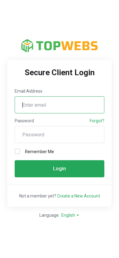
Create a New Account (78, 196)
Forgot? (97, 120)
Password (24, 120)
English (68, 215)
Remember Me (39, 151)
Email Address (28, 91)
